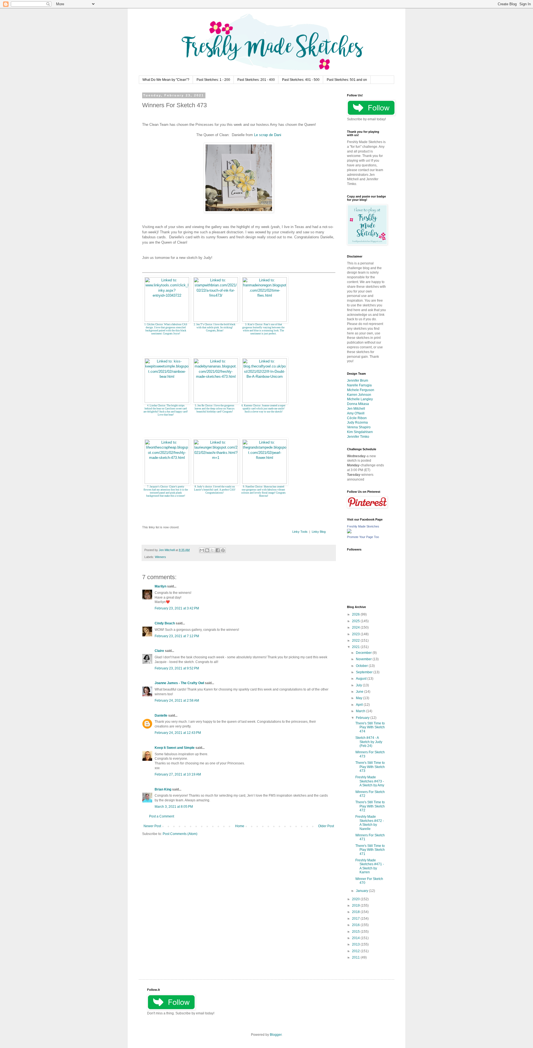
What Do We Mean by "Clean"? (165, 80)
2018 (356, 912)
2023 (356, 634)
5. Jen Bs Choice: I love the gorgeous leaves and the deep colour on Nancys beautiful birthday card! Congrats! (215, 408)
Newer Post (152, 826)
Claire (159, 651)
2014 (356, 938)
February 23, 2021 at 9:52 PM (177, 668)
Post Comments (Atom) (180, 834)
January (362, 891)
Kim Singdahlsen (360, 432)
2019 (356, 905)
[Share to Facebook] (217, 550)
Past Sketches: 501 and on (347, 80)
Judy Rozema (357, 422)
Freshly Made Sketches (363, 526)
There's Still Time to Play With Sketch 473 (370, 767)
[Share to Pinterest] (223, 550)
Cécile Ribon (357, 418)
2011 (356, 957)
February (363, 718)
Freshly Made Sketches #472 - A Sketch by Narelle (369, 823)
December (364, 653)
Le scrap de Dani (267, 135)
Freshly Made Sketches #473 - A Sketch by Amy (369, 781)
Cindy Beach (165, 623)
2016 (356, 925)
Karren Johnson (359, 395)
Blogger (275, 1035)
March (361, 711)
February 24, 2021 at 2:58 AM (177, 700)
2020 (356, 899)
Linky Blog (319, 531)
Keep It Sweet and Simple (175, 748)
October (362, 666)
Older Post (326, 826)
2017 (356, 919)
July (359, 685)
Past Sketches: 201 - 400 (256, 80)
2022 (356, 640)
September (364, 672)
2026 (356, 614)
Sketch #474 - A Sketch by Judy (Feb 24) (368, 742)
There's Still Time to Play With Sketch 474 (370, 727)
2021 (356, 647)
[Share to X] (212, 550)
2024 (356, 627)
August (361, 679)
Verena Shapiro (359, 427)
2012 (356, 951)
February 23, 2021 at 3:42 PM (177, 608)
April (360, 705)
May (359, 698)
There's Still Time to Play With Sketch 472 (370, 806)
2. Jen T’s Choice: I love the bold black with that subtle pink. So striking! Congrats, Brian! (214, 327)
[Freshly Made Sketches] (349, 532)
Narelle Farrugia (359, 385)
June (360, 692)
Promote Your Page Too (363, 537)
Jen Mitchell (356, 409)
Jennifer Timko (358, 437)
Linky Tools (300, 531)
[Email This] (202, 550)
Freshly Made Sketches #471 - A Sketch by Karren (369, 866)
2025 (356, 621)
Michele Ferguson (360, 390)
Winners (160, 557)
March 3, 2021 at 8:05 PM (174, 807)
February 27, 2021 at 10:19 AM (178, 774)
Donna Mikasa (358, 404)
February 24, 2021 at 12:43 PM (178, 733)
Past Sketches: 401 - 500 (301, 80)
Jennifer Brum (357, 380)
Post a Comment (161, 816)
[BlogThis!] (207, 550)
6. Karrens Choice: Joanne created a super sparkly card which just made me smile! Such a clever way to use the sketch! (263, 408)
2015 (356, 932)
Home (239, 826)
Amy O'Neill (355, 413)
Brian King (163, 789)
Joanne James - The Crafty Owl (179, 683)
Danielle (161, 715)
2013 (356, 944)
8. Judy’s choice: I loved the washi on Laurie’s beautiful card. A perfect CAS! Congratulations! (214, 489)
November (364, 659)
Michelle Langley (360, 399)
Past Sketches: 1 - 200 (213, 80)
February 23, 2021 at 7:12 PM (177, 636)
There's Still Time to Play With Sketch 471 (370, 850)
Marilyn (160, 586)
